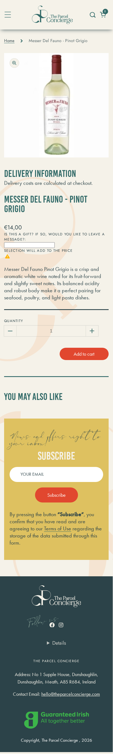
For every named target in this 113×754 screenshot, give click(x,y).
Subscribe (56, 495)
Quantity (13, 320)
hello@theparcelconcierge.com (70, 694)
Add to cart (84, 354)
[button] (92, 15)
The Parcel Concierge (60, 740)
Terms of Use (57, 528)
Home (9, 40)
